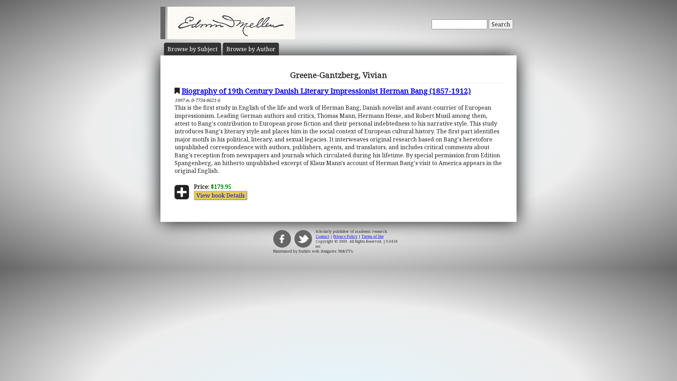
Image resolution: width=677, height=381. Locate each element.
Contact (322, 236)
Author (250, 49)
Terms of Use (372, 236)
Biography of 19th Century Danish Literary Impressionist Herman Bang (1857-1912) (326, 91)
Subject (192, 49)
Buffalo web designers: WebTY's (326, 251)
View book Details (220, 195)
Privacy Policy (345, 236)
